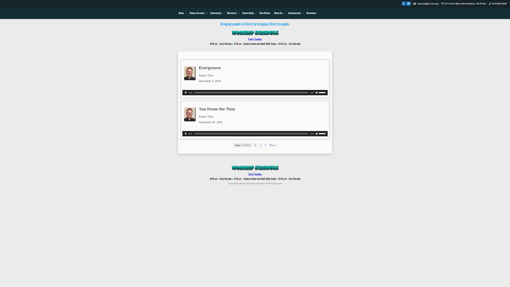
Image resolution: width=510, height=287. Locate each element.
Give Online (265, 13)
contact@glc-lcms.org (427, 3)
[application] (255, 92)
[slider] (322, 92)
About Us (278, 13)
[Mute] (316, 92)
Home (181, 13)
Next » (273, 145)
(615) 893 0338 (499, 3)
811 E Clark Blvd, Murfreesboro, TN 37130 (465, 3)
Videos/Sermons (197, 13)
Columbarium (294, 13)
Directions (311, 13)
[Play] (185, 92)
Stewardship (248, 13)
